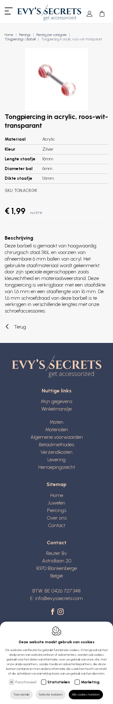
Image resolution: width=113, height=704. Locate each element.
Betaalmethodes (56, 445)
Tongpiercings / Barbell (20, 39)
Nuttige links (57, 391)
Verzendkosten (56, 452)
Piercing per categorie (51, 35)
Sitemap (56, 484)
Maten (56, 422)
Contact (56, 525)
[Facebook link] (53, 612)
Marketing (90, 682)
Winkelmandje (56, 409)
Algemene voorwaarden (56, 437)
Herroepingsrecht (56, 467)
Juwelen (56, 503)
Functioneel (25, 682)
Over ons (57, 518)
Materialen (56, 429)
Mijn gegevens (56, 401)
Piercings (24, 35)
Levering (56, 460)
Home (9, 35)
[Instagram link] (60, 612)
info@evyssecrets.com (59, 598)
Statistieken (58, 682)
